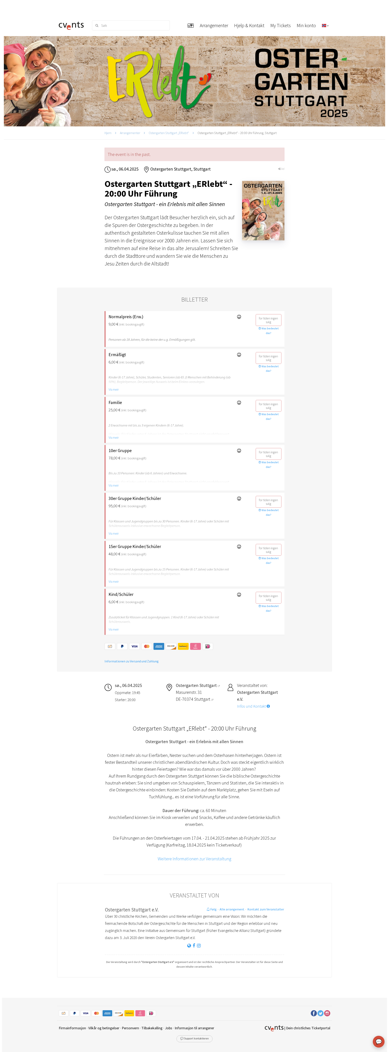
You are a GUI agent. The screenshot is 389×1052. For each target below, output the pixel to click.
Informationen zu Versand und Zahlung (132, 661)
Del (282, 169)
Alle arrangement (232, 909)
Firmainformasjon (72, 1028)
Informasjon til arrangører (194, 1028)
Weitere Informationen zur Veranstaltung (194, 859)
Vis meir (114, 389)
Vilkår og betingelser (103, 1028)
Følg (213, 909)
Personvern (130, 1028)
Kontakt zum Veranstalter (265, 909)
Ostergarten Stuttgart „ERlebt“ (169, 133)
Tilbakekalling (151, 1028)
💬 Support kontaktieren (194, 1038)
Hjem (108, 133)
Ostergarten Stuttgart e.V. (132, 909)
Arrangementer (130, 133)
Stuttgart (202, 699)
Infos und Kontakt (252, 706)
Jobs (168, 1028)
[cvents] (73, 25)
